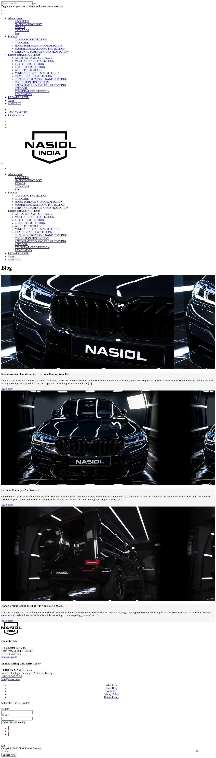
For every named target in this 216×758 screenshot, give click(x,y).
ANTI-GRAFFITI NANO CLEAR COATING (40, 85)
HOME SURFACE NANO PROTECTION (39, 45)
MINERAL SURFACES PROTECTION (37, 73)
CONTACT (14, 103)
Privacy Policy (111, 694)
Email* (5, 715)
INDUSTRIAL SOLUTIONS (24, 54)
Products (12, 36)
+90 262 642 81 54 (11, 676)
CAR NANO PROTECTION (31, 39)
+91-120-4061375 (18, 112)
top (3, 745)
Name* (5, 708)
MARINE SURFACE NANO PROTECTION (40, 48)
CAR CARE (22, 42)
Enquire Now (9, 755)
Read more (7, 388)
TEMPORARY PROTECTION (32, 91)
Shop (11, 100)
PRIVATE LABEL (18, 97)
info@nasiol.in (16, 115)
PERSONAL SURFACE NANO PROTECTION (42, 51)
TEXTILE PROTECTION (29, 63)
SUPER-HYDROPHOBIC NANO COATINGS (41, 79)
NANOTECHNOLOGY (28, 24)
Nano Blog (111, 688)
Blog (17, 33)
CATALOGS (22, 30)
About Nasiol (15, 18)
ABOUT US (22, 21)
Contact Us (111, 691)
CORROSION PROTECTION (32, 82)
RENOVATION (23, 94)
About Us (111, 685)
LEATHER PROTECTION (30, 66)
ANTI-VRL (21, 88)
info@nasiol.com (10, 679)
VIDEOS (20, 27)
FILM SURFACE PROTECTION (33, 76)
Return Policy (111, 697)
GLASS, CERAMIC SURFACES (33, 57)
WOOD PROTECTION (28, 69)
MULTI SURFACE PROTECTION (34, 60)
